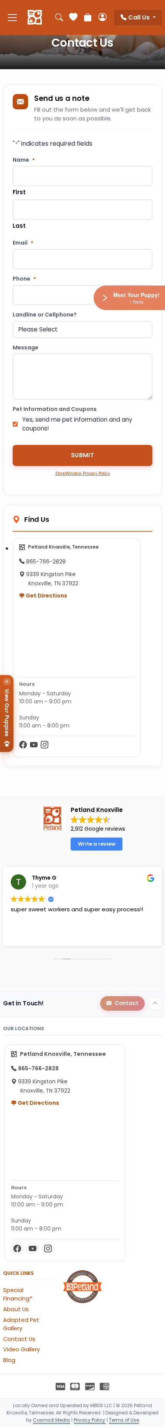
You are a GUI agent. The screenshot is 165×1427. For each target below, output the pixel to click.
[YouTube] (34, 745)
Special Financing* (17, 1294)
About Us (16, 1309)
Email (23, 243)
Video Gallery (21, 1349)
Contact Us (19, 1339)
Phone (24, 278)
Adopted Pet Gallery (21, 1324)
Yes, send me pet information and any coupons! (77, 424)
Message (25, 347)
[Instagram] (44, 745)
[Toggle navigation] (12, 17)
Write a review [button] (97, 843)
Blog (9, 1360)
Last (19, 226)
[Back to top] (155, 1003)
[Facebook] (23, 745)
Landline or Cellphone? (45, 314)
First (19, 192)
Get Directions (46, 595)
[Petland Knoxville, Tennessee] (35, 17)
